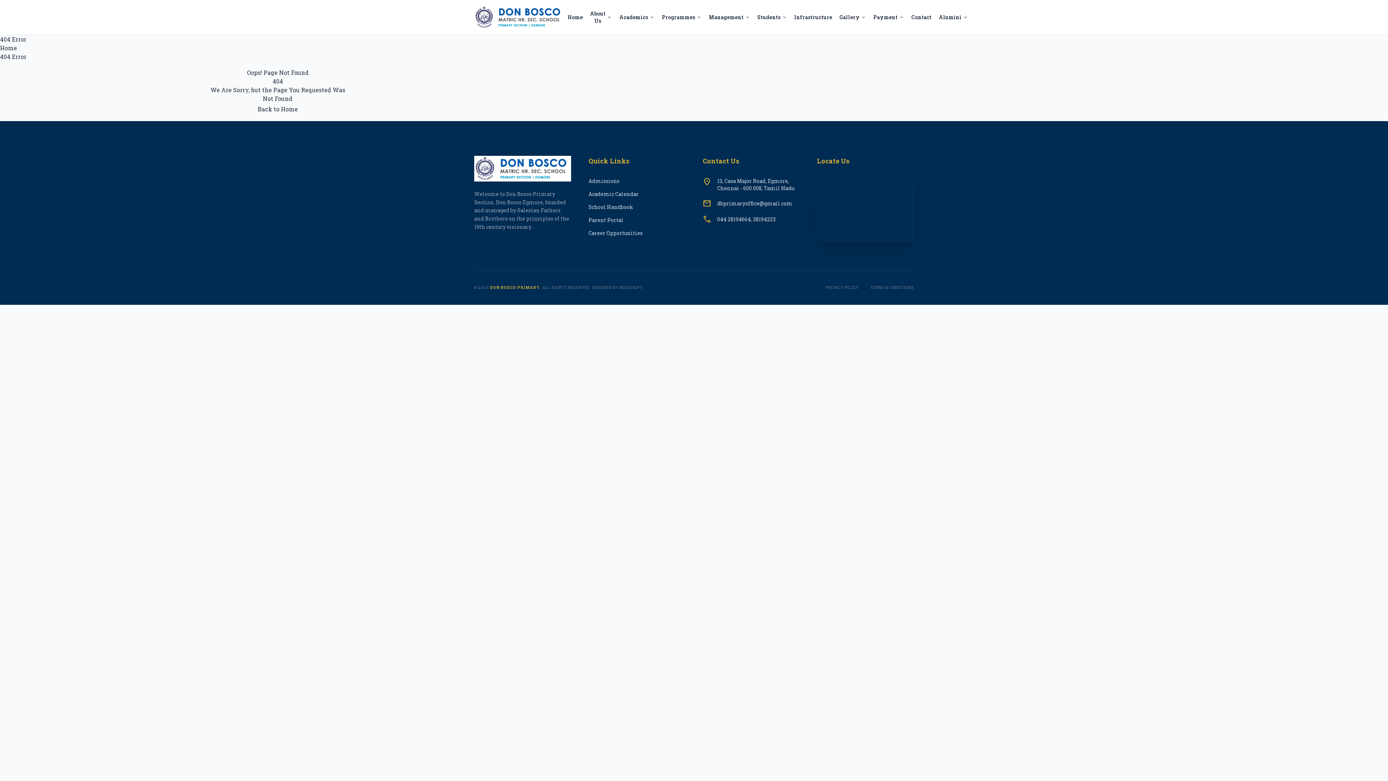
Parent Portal (606, 220)
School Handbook (610, 207)
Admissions (604, 181)
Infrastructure (813, 17)
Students (772, 17)
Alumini (953, 17)
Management (729, 17)
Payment (888, 17)
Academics (637, 17)
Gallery (852, 17)
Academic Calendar (613, 194)
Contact (921, 17)
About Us (601, 17)
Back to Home (278, 109)
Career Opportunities (615, 233)
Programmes (682, 17)
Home (575, 17)
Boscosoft (631, 287)
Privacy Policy (842, 287)
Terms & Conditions (892, 287)
